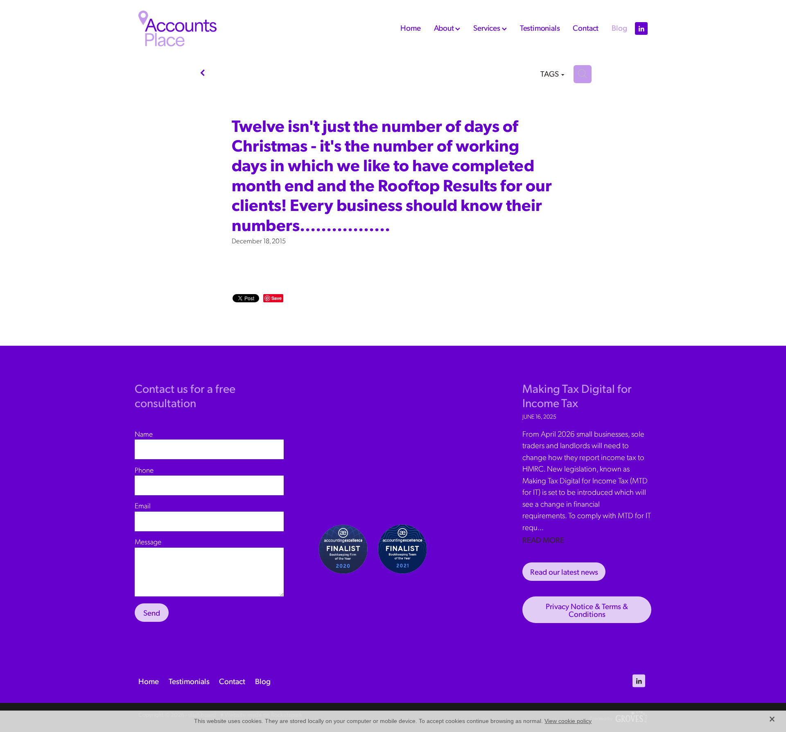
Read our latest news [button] (564, 571)
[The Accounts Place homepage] (189, 28)
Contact (586, 27)
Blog (619, 27)
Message (148, 541)
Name (144, 433)
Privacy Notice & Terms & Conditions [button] (587, 610)
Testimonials (540, 27)
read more (543, 539)
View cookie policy (568, 721)
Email (143, 505)
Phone (144, 470)
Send (151, 612)
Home (410, 27)
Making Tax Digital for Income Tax (577, 395)
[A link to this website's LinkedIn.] (641, 28)
